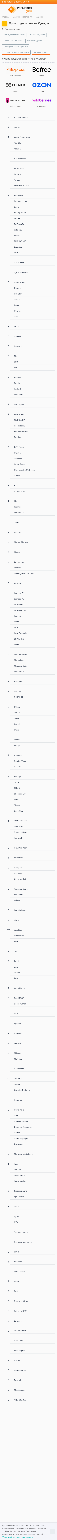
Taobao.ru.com (20, 821)
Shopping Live (20, 794)
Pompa (17, 745)
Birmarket (18, 858)
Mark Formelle (20, 654)
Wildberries (19, 936)
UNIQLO (18, 868)
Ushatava (18, 873)
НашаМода (19, 1069)
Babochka (18, 195)
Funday (17, 437)
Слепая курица (21, 1121)
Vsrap (16, 920)
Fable (16, 1281)
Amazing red (19, 1350)
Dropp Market (20, 1370)
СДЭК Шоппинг (21, 272)
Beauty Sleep (20, 212)
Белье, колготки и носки (14, 35)
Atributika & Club (21, 186)
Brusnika (18, 247)
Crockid (17, 336)
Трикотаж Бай (20, 1181)
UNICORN (18, 1340)
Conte (16, 305)
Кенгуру (17, 1043)
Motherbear (19, 671)
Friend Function (21, 431)
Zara (16, 967)
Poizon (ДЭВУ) (20, 1311)
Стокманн (18, 1144)
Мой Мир (18, 1059)
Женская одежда (37, 35)
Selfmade (18, 1262)
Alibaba (17, 149)
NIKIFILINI (18, 697)
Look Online (19, 1271)
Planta (17, 740)
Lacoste (17, 567)
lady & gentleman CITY (24, 573)
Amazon (17, 174)
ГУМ (16, 1014)
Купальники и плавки (13, 41)
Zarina (17, 972)
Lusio (16, 645)
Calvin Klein (19, 262)
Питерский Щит (21, 1301)
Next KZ (17, 691)
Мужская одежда (34, 41)
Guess (17, 475)
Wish (16, 941)
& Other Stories (21, 117)
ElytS (16, 362)
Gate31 (17, 453)
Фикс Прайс (19, 404)
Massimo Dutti (20, 666)
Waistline (18, 930)
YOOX (17, 951)
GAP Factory (19, 447)
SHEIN (17, 788)
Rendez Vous (20, 761)
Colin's (17, 299)
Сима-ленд (19, 1110)
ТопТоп (17, 1169)
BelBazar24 (19, 224)
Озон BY (18, 1078)
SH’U (16, 799)
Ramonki (18, 755)
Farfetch (17, 389)
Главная (6, 17)
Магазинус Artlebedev (24, 1154)
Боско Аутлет (20, 1004)
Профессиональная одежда (16, 52)
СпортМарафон (21, 1138)
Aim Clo (17, 143)
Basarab (17, 1380)
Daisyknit (18, 346)
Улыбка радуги (20, 1191)
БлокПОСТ (19, 998)
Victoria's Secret (21, 889)
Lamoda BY (19, 593)
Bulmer (17, 253)
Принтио (18, 1100)
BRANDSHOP (20, 241)
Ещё (16, 1291)
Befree (17, 218)
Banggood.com (20, 201)
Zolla (16, 978)
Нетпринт (18, 681)
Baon (16, 207)
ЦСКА (16, 1216)
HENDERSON (20, 491)
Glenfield (18, 458)
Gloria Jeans (19, 464)
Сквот (16, 1115)
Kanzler (17, 532)
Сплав (17, 1133)
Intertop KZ (19, 512)
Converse (18, 311)
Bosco (17, 235)
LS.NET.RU (19, 639)
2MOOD (17, 127)
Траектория (19, 1175)
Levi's (16, 622)
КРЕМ (16, 326)
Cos (16, 316)
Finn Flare (18, 394)
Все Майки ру (20, 910)
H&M (16, 485)
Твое (16, 1164)
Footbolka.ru (19, 426)
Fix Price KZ (19, 420)
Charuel (17, 288)
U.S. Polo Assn (20, 848)
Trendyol (18, 838)
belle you (18, 230)
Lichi (16, 627)
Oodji (16, 718)
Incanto (17, 507)
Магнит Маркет (21, 542)
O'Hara (17, 707)
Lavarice (18, 1321)
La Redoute (19, 562)
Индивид (18, 1033)
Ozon (16, 730)
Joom (16, 522)
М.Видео (18, 1053)
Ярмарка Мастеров (23, 1242)
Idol (15, 501)
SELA (16, 782)
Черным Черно (21, 1232)
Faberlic (17, 377)
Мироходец (19, 1390)
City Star (18, 294)
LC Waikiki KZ (20, 610)
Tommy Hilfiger (20, 832)
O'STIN (17, 713)
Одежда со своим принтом (16, 46)
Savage (17, 776)
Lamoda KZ (19, 599)
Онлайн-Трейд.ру (22, 1090)
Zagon (17, 1360)
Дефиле (17, 1023)
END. (16, 367)
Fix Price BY (19, 414)
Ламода (17, 583)
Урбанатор (19, 1197)
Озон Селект (20, 1331)
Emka (16, 1252)
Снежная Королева (23, 1127)
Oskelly (17, 724)
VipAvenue (19, 894)
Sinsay (17, 805)
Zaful (16, 961)
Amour (17, 180)
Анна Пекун (19, 988)
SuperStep (18, 811)
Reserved (18, 767)
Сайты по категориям (23, 17)
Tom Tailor (18, 826)
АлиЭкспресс (20, 159)
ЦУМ (16, 1222)
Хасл (16, 1206)
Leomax (17, 616)
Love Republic (20, 633)
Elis (15, 356)
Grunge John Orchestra (24, 470)
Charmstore (19, 282)
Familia (17, 383)
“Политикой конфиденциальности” (17, 1537)
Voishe (17, 900)
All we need (19, 168)
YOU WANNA (20, 1400)
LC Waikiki (18, 604)
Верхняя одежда (41, 52)
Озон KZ (18, 1084)
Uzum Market (20, 879)
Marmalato (19, 660)
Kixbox (17, 552)
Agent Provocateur (22, 137)
